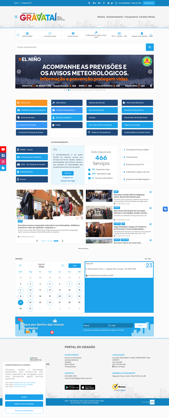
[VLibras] (112, 3)
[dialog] (24, 389)
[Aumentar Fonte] (94, 3)
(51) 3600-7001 (71, 376)
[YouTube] (3, 149)
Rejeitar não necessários (24, 404)
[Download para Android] (72, 389)
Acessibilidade (124, 3)
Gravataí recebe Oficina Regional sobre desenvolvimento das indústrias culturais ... (129, 195)
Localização (118, 355)
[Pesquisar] (150, 47)
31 (30, 309)
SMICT (116, 208)
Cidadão (68, 362)
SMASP (117, 224)
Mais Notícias (83, 248)
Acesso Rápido (72, 355)
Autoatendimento (114, 17)
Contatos (69, 373)
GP (123, 224)
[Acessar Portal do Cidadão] (42, 17)
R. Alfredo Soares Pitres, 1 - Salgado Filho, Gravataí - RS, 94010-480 (111, 269)
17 (30, 296)
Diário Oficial (69, 364)
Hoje (75, 266)
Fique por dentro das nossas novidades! (43, 326)
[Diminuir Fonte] (99, 3)
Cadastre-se (68, 178)
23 (21, 302)
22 (79, 296)
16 (20, 296)
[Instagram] (3, 162)
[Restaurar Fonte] (104, 3)
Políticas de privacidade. (23, 385)
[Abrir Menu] (16, 17)
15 (79, 290)
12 (50, 290)
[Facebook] (3, 155)
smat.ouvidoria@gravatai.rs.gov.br (78, 378)
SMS (20, 221)
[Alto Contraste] (108, 3)
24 (30, 302)
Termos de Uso (76, 403)
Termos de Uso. (20, 387)
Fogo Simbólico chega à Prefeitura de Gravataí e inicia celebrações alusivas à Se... (130, 228)
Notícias (101, 17)
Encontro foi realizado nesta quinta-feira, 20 (130, 215)
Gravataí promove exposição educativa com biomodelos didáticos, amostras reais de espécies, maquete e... (49, 226)
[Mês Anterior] (20, 265)
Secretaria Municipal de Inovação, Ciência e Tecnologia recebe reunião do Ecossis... (131, 212)
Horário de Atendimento (123, 373)
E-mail (112, 325)
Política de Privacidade (90, 403)
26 (50, 302)
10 (30, 290)
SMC (116, 192)
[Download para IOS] (88, 389)
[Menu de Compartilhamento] (80, 192)
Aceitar (24, 397)
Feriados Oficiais (147, 17)
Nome (86, 325)
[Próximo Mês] (62, 265)
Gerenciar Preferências (24, 411)
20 (60, 296)
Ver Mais (148, 259)
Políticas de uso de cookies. (25, 383)
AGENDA (19, 259)
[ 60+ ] (16, 3)
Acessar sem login (68, 181)
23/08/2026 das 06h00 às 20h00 (100, 275)
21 (69, 296)
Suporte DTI (26, 3)
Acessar (68, 173)
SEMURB (124, 240)
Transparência (131, 17)
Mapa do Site (136, 3)
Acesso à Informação (73, 358)
